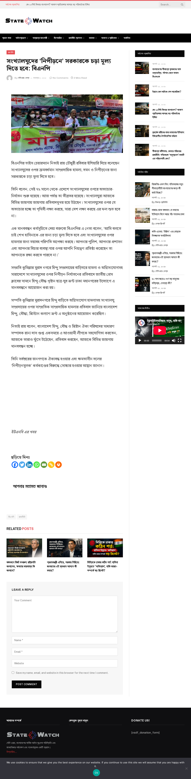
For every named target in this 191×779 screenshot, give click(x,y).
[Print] (58, 464)
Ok (96, 772)
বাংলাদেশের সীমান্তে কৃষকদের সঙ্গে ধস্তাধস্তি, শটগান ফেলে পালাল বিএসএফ (166, 73)
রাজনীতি (10, 52)
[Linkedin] (29, 464)
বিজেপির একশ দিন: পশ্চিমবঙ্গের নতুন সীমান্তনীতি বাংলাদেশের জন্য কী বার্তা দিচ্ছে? (167, 188)
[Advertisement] (67, 401)
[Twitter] (22, 464)
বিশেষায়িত (58, 38)
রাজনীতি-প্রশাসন (75, 38)
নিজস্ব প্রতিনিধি (161, 202)
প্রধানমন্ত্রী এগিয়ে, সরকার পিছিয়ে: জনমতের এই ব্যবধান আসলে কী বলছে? (63, 566)
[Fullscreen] (179, 340)
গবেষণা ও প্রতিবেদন (109, 38)
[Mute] (174, 340)
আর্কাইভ (127, 38)
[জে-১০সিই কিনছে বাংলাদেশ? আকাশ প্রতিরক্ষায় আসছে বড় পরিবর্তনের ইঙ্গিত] (142, 108)
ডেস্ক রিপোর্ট (160, 223)
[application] (159, 330)
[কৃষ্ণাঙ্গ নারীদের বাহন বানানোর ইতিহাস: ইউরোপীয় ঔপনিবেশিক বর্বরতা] (142, 131)
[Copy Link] (51, 464)
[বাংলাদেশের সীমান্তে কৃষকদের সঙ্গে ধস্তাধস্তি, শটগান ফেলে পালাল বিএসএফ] (142, 68)
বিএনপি (11, 516)
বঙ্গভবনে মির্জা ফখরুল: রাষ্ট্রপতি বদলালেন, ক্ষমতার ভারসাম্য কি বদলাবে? (21, 566)
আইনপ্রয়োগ (21, 38)
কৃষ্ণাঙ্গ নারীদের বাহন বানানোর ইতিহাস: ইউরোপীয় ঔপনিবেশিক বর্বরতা (168, 134)
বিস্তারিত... (12, 751)
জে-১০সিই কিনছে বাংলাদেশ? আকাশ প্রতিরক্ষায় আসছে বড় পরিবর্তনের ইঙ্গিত (58, 4)
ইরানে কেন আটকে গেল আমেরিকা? (166, 91)
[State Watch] (29, 21)
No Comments (60, 78)
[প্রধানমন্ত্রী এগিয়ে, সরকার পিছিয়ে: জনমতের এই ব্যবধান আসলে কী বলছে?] (65, 548)
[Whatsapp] (36, 464)
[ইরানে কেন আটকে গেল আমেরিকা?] (142, 90)
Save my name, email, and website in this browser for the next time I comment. (62, 672)
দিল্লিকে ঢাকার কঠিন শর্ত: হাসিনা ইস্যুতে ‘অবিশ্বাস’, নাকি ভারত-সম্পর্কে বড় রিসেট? (102, 566)
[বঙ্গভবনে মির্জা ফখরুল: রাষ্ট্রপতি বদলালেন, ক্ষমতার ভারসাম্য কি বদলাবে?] (24, 548)
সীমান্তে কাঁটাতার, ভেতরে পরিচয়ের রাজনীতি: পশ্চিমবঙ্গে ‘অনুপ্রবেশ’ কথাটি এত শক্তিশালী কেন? (168, 155)
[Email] (44, 464)
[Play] (140, 340)
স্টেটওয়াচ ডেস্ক (23, 78)
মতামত (91, 38)
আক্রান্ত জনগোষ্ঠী (40, 38)
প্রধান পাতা (6, 38)
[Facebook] (15, 464)
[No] (186, 768)
